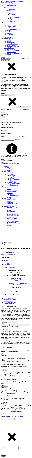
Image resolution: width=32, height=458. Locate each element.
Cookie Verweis (15, 326)
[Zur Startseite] (9, 4)
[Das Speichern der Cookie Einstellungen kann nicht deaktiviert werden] (1, 354)
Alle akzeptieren (4, 322)
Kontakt (6, 260)
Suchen (3, 58)
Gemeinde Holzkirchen (10, 302)
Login (2, 162)
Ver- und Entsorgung (15, 183)
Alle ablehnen (12, 322)
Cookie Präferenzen (10, 311)
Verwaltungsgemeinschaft (10, 299)
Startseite (9, 167)
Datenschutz (7, 264)
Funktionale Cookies (25, 325)
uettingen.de (7, 243)
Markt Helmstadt (8, 301)
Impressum (6, 263)
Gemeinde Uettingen (9, 303)
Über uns (9, 187)
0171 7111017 (18, 279)
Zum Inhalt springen (18, 1)
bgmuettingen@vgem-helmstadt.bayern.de (16, 283)
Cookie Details (4, 355)
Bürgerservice (10, 173)
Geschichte (12, 194)
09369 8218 (18, 278)
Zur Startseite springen (7, 1)
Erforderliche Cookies (14, 325)
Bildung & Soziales (12, 207)
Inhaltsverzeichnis (8, 261)
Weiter (2, 93)
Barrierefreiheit (7, 265)
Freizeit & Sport (11, 199)
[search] (11, 58)
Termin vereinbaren (5, 60)
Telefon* (16, 139)
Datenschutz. (20, 416)
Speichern (12, 419)
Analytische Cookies (5, 326)
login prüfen (3, 130)
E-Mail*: (3, 448)
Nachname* (23, 136)
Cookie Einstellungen (9, 267)
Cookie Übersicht (5, 325)
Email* (16, 138)
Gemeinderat (13, 175)
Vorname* (3, 136)
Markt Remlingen (8, 298)
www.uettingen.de (16, 284)
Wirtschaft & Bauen (12, 218)
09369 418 (17, 280)
